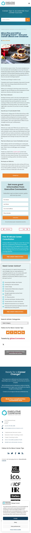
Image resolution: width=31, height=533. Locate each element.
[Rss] (23, 332)
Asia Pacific (19, 440)
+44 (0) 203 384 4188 (10, 426)
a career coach (16, 151)
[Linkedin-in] (15, 332)
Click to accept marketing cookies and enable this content (15, 352)
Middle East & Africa (10, 442)
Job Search (12, 29)
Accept (15, 518)
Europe (14, 440)
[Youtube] (19, 332)
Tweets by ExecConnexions (15, 352)
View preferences (15, 526)
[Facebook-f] (11, 332)
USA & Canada (8, 440)
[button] (29, 3)
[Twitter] (8, 332)
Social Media (18, 29)
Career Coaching (5, 29)
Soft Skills (23, 29)
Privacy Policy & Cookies (15, 529)
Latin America (18, 442)
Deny (15, 522)
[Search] (27, 20)
